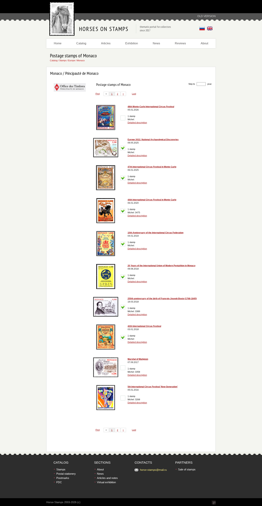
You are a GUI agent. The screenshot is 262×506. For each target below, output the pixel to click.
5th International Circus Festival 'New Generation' (153, 386)
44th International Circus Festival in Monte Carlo (152, 200)
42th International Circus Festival (144, 326)
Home (57, 43)
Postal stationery (66, 473)
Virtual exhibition (106, 482)
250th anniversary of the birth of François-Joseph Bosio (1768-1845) (162, 298)
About (204, 43)
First (98, 94)
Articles (106, 43)
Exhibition (131, 43)
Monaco (81, 60)
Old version (206, 16)
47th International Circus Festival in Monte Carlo (152, 167)
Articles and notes (107, 477)
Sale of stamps (187, 469)
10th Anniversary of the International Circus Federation (155, 232)
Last (134, 94)
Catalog (81, 43)
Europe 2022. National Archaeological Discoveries (153, 139)
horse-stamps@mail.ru (153, 469)
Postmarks (62, 477)
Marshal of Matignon (138, 359)
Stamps (62, 60)
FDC (59, 482)
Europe (71, 60)
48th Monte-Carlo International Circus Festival (151, 106)
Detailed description (137, 122)
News (156, 43)
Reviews (180, 43)
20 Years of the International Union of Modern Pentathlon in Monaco (161, 265)
